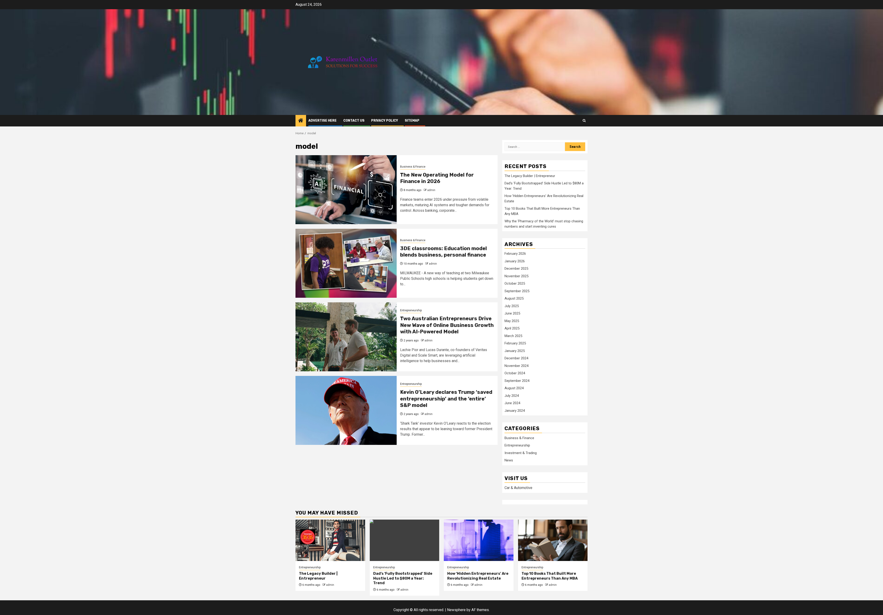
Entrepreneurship (411, 310)
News (509, 460)
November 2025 (516, 276)
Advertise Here (322, 121)
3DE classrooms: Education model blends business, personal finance (443, 251)
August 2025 (514, 298)
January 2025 (515, 351)
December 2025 (516, 268)
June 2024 (512, 403)
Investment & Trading (521, 453)
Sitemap (412, 121)
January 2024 (515, 411)
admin (431, 190)
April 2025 (512, 328)
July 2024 (512, 396)
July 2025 (512, 306)
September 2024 (517, 381)
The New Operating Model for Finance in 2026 (437, 178)
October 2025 (515, 283)
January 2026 (515, 261)
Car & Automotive (518, 488)
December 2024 (516, 358)
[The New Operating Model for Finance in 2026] (346, 189)
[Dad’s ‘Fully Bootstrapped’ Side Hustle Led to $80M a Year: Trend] (404, 540)
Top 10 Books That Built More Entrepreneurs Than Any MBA (550, 576)
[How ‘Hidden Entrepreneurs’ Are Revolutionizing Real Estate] (478, 540)
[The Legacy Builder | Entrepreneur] (330, 540)
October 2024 (515, 373)
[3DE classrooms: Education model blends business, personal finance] (346, 263)
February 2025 (515, 343)
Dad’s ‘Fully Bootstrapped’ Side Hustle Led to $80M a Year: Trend (402, 578)
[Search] (584, 120)
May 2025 (512, 321)
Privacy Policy (384, 121)
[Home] (300, 121)
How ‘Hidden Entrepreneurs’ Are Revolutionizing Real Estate (477, 576)
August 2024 (514, 388)
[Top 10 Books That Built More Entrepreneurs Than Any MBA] (553, 540)
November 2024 (516, 366)
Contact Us (353, 121)
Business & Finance (412, 166)
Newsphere (456, 610)
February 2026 (515, 254)
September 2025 (517, 291)
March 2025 (513, 336)
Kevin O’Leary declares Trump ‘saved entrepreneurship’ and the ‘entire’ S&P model (446, 398)
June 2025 (512, 313)
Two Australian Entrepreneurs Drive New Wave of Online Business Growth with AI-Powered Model (447, 325)
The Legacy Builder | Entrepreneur (530, 176)
